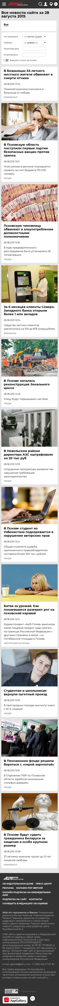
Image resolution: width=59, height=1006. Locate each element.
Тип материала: (11, 36)
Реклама (8, 888)
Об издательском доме (17, 883)
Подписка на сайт (14, 899)
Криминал (10, 97)
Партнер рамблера (28, 991)
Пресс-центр (44, 883)
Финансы (10, 333)
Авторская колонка (17, 643)
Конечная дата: (11, 55)
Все (6, 24)
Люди (7, 178)
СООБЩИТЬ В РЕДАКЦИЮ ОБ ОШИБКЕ (25, 903)
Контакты (35, 899)
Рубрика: (8, 43)
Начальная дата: (11, 49)
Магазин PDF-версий (29, 888)
